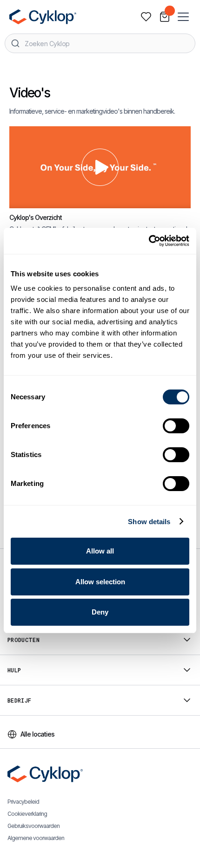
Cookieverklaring (27, 813)
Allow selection (100, 582)
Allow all (100, 551)
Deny (100, 612)
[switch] (176, 425)
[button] (184, 17)
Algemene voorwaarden (35, 837)
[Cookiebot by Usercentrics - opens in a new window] (148, 241)
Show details (149, 522)
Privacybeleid (23, 801)
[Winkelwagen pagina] (164, 16)
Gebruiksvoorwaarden (33, 825)
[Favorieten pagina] (146, 16)
